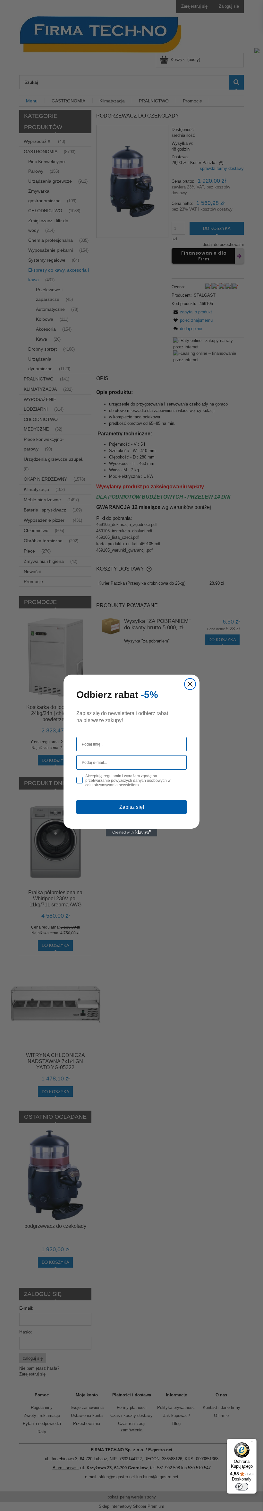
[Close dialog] (190, 684)
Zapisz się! (131, 807)
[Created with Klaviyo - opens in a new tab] (131, 832)
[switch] (241, 1486)
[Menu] (253, 1442)
